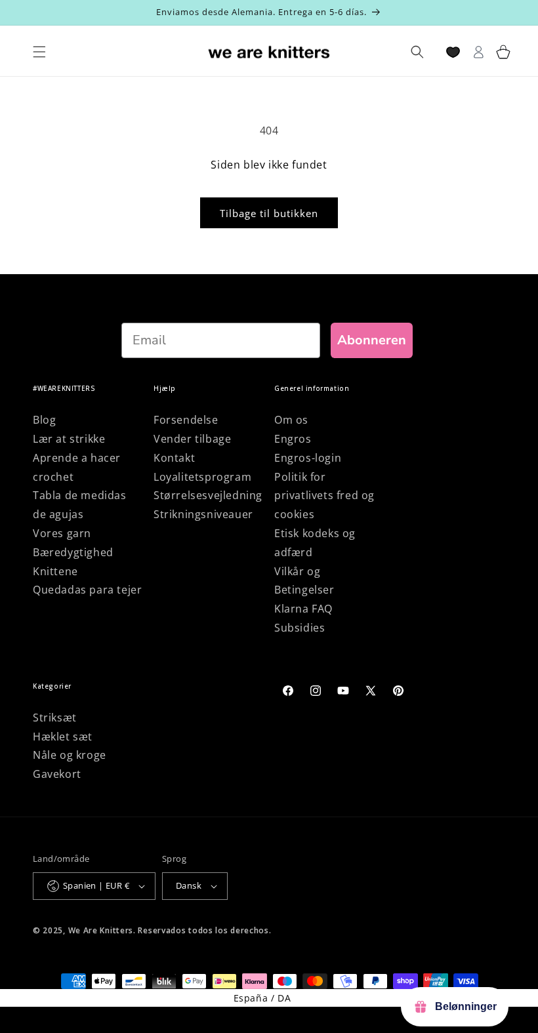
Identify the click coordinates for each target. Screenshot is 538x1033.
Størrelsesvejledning (208, 495)
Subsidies (299, 627)
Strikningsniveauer (203, 514)
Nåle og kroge (69, 755)
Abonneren (371, 340)
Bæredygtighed (73, 552)
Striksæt (55, 717)
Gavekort (57, 774)
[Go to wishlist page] (453, 52)
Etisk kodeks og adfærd (315, 542)
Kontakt (174, 458)
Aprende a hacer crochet (77, 467)
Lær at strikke (69, 439)
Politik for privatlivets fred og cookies (324, 496)
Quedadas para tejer (87, 589)
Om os (291, 420)
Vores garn (62, 533)
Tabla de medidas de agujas (80, 504)
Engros (293, 439)
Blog (44, 420)
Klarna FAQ (303, 608)
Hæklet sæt (63, 736)
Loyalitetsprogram (202, 477)
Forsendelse (186, 420)
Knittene (55, 571)
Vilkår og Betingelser (304, 581)
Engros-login (307, 458)
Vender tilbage (192, 439)
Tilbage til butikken (269, 213)
